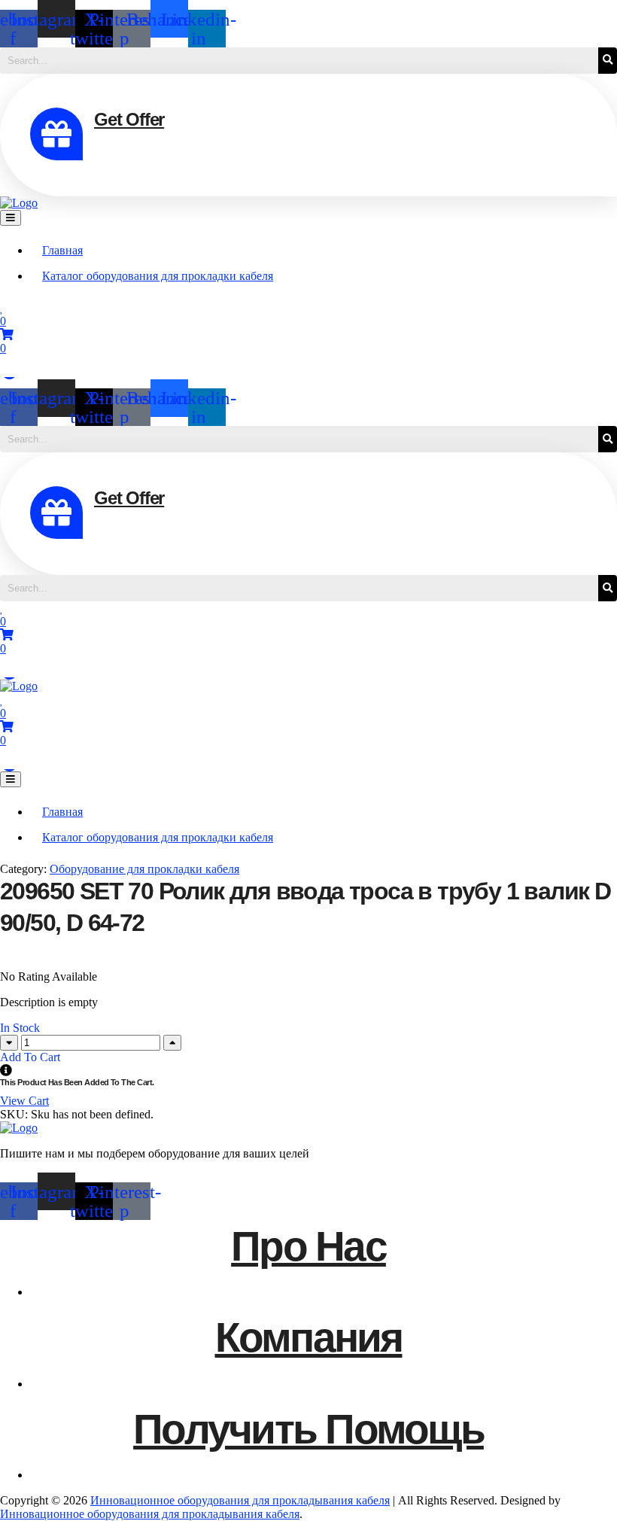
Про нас (308, 1246)
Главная (62, 250)
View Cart (24, 1100)
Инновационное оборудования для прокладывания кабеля (240, 1500)
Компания (309, 1337)
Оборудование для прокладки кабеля (144, 868)
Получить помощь (308, 1429)
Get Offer (129, 119)
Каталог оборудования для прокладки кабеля (157, 275)
